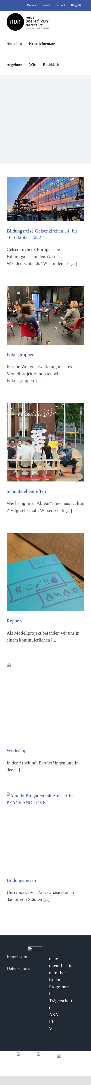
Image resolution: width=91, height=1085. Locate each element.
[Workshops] (45, 702)
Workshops (17, 750)
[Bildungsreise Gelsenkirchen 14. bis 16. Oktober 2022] (45, 199)
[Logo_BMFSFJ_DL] (25, 1053)
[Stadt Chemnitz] (65, 1055)
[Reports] (45, 572)
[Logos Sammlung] (45, 1053)
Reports (14, 621)
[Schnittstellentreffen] (45, 442)
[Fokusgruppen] (45, 315)
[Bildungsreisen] (45, 831)
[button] (67, 64)
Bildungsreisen (21, 880)
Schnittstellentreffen (26, 491)
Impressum (17, 956)
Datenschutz (18, 968)
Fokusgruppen (20, 354)
